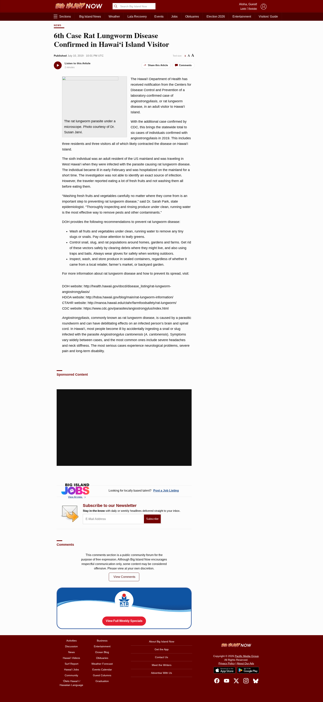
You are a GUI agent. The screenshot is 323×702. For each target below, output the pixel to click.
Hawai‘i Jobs (71, 669)
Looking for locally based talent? (144, 490)
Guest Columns (102, 675)
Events (159, 16)
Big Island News (90, 16)
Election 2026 (216, 16)
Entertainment (242, 16)
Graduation (102, 681)
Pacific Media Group (247, 656)
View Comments (124, 576)
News (57, 25)
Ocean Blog (102, 652)
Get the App (162, 649)
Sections (65, 16)
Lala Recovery (137, 16)
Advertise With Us (161, 672)
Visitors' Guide (268, 16)
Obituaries (192, 16)
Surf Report (71, 663)
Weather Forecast (102, 663)
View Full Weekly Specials (124, 620)
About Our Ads (245, 663)
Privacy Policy (227, 663)
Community (71, 675)
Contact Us (161, 657)
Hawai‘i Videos (71, 657)
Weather (114, 16)
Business (102, 640)
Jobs (174, 16)
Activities (71, 640)
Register (252, 8)
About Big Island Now (161, 641)
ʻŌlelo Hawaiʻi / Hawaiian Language (71, 683)
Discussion (71, 646)
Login (243, 8)
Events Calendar (102, 669)
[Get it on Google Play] (248, 670)
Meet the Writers (161, 665)
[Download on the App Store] (224, 670)
